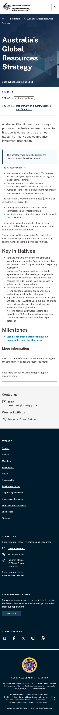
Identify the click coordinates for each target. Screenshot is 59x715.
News (5, 474)
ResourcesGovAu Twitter (22, 419)
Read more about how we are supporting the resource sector (25, 374)
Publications (8, 467)
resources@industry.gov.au (23, 405)
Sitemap (6, 518)
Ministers (6, 461)
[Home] (16, 4)
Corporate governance (12, 492)
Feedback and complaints (14, 505)
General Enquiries (16, 548)
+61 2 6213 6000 (16, 554)
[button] (36, 7)
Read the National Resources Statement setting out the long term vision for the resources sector (29, 360)
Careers (5, 448)
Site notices (7, 512)
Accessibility (8, 480)
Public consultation (11, 486)
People (5, 454)
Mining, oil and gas (24, 98)
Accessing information (12, 499)
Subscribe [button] (11, 613)
